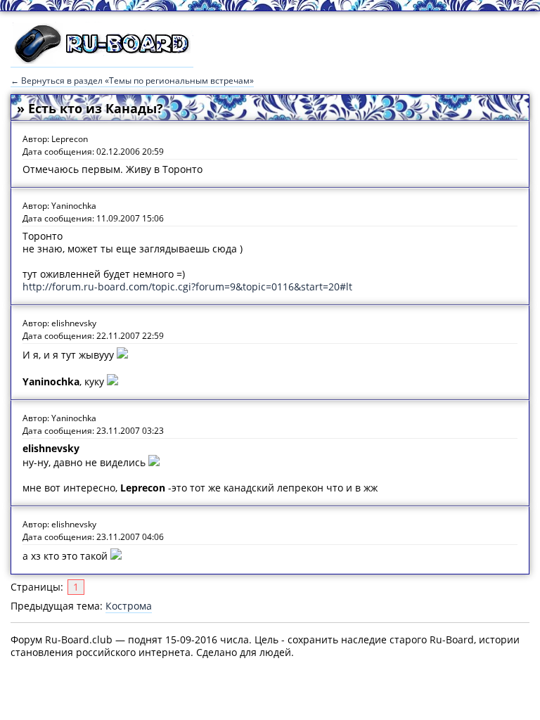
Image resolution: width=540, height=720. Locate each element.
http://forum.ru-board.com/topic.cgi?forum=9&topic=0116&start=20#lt (187, 286)
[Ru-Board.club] (102, 60)
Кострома (128, 605)
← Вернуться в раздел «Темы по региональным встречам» (132, 80)
